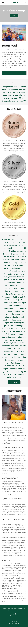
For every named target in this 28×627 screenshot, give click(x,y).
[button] (3, 2)
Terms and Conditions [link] (14, 623)
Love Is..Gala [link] (14, 619)
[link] (14, 2)
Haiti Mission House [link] (14, 618)
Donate (14, 15)
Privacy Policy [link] (14, 621)
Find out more (14, 73)
